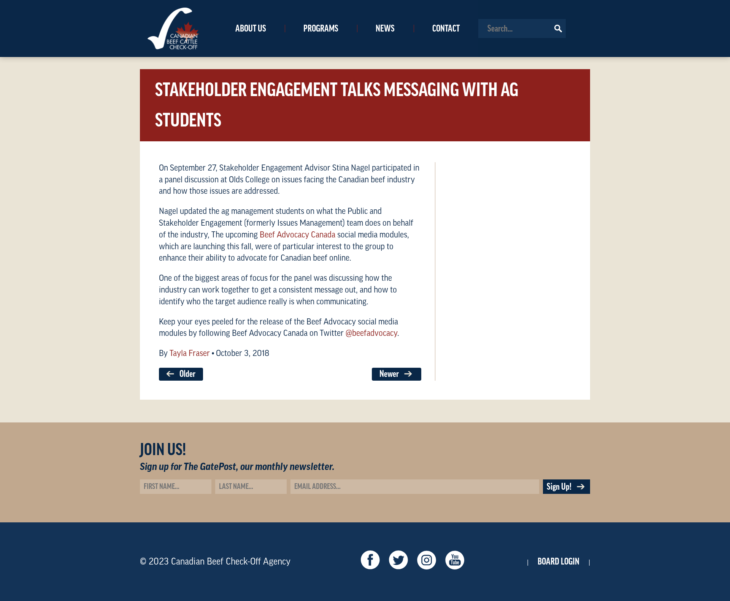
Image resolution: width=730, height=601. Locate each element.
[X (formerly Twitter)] (398, 562)
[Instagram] (426, 562)
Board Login (558, 561)
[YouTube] (454, 562)
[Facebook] (370, 562)
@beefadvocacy (371, 333)
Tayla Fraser (190, 353)
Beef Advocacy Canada (297, 235)
